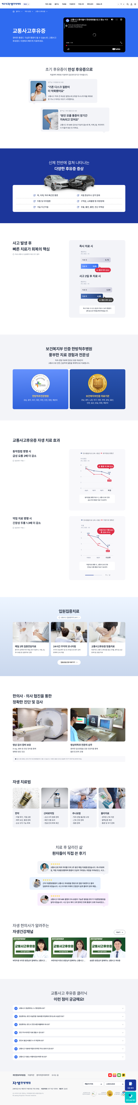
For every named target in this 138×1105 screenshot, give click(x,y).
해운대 (25, 4)
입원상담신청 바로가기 (68, 662)
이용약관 (31, 1075)
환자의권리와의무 (43, 1075)
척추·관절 (48, 4)
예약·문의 (90, 4)
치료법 (64, 4)
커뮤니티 (81, 4)
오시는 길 (55, 1075)
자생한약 (72, 4)
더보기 (118, 932)
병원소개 (99, 4)
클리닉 (57, 4)
